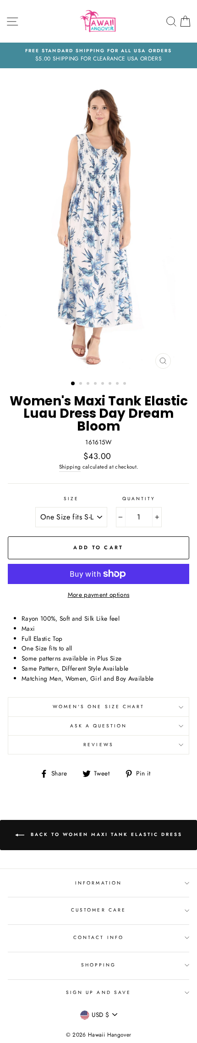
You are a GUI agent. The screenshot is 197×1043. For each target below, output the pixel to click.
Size (71, 498)
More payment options (99, 594)
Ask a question (98, 725)
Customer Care (98, 909)
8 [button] (125, 384)
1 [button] (73, 384)
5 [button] (103, 384)
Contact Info (98, 937)
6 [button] (111, 384)
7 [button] (118, 384)
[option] (98, 55)
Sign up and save (98, 992)
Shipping (70, 466)
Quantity (138, 498)
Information (98, 882)
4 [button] (96, 384)
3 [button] (89, 384)
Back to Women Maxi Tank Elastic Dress (105, 834)
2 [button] (81, 384)
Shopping (98, 964)
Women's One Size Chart (98, 706)
